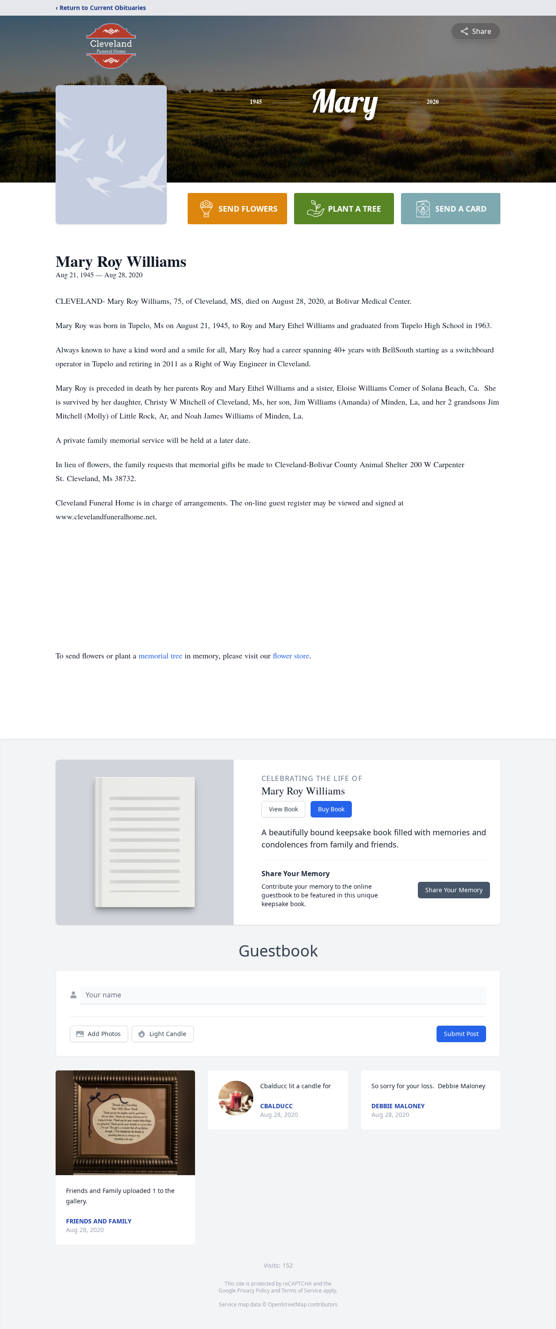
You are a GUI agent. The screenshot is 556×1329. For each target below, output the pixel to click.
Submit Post (461, 1034)
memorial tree (160, 655)
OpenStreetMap (287, 1304)
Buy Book (331, 809)
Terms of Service (301, 1290)
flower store (291, 655)
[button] (125, 1122)
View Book (283, 809)
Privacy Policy (253, 1290)
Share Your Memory (454, 890)
